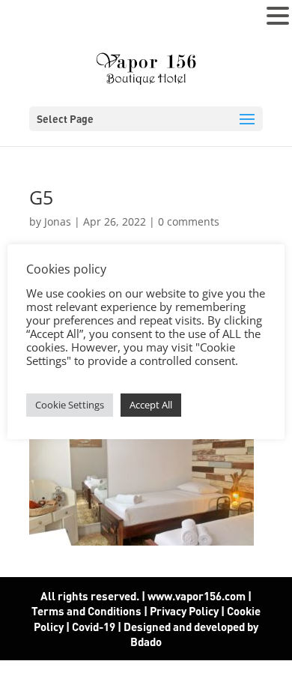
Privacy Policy (184, 610)
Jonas (57, 221)
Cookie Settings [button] (69, 404)
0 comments (188, 221)
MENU (34, 19)
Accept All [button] (151, 404)
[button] (278, 16)
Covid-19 (95, 626)
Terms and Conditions (86, 610)
